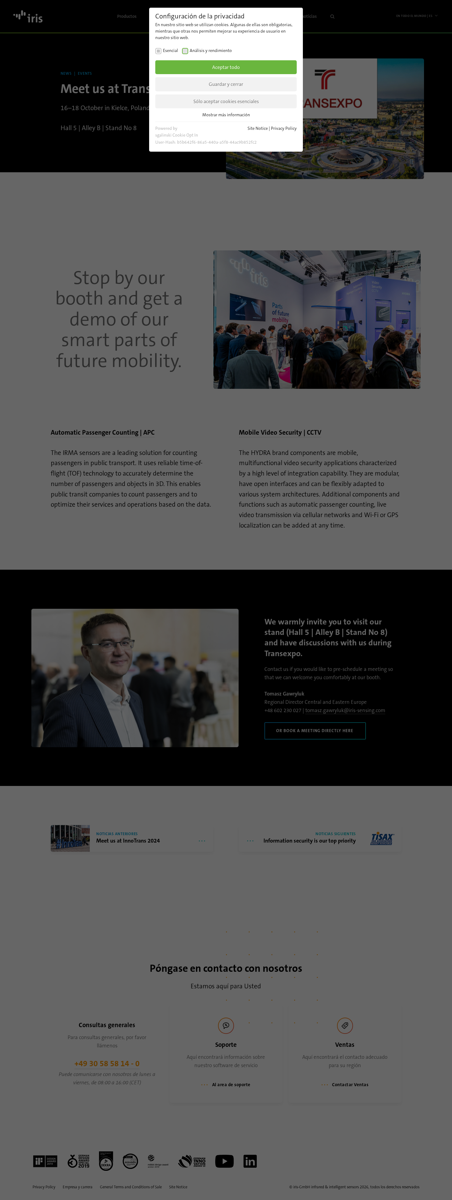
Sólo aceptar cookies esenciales (226, 101)
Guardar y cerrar (226, 84)
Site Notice (258, 128)
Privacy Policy (284, 128)
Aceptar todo (226, 67)
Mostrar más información (226, 115)
